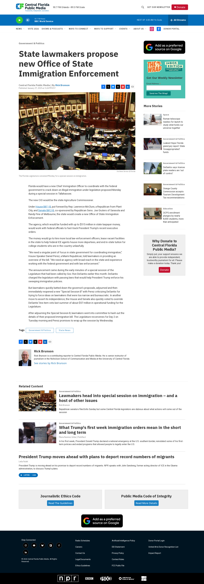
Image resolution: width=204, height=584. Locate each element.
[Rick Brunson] (25, 357)
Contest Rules (118, 559)
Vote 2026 (33, 29)
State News (64, 330)
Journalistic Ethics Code (60, 496)
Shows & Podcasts (52, 29)
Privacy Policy (118, 553)
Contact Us (80, 553)
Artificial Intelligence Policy (123, 541)
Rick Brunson (62, 85)
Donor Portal (171, 29)
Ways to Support (104, 29)
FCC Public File (118, 566)
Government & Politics (31, 43)
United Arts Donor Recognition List (163, 547)
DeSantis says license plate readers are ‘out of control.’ (174, 170)
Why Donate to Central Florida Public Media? (164, 245)
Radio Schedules (82, 541)
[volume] (27, 20)
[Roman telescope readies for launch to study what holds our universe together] (153, 120)
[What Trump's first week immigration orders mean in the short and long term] (37, 432)
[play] (19, 20)
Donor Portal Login (156, 541)
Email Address (153, 83)
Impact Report (154, 553)
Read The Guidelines (60, 503)
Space (166, 114)
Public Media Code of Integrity (146, 496)
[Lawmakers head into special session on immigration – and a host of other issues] (37, 400)
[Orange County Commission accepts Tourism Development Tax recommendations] (153, 189)
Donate (181, 7)
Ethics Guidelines (82, 566)
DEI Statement (118, 547)
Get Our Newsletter (158, 7)
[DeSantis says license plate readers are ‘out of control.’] (153, 168)
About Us (139, 29)
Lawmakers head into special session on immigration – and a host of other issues (118, 398)
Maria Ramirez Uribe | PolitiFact (72, 437)
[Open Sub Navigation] (24, 29)
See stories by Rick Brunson (50, 363)
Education (168, 208)
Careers (78, 547)
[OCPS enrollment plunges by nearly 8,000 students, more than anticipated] (153, 214)
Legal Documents (83, 559)
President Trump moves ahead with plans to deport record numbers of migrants (96, 456)
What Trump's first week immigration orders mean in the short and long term (120, 430)
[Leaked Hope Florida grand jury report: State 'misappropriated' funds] (153, 144)
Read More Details (146, 503)
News (19, 29)
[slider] (32, 20)
